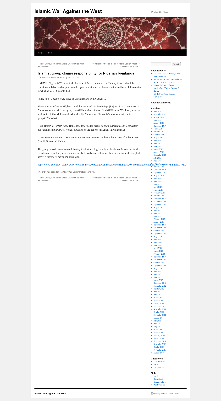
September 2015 (160, 204)
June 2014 (157, 242)
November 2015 (160, 201)
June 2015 (157, 213)
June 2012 (157, 294)
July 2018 (157, 140)
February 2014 (159, 253)
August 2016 (159, 175)
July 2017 (157, 157)
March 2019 (158, 128)
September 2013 (160, 265)
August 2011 (159, 317)
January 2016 (159, 195)
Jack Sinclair (73, 77)
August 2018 (159, 137)
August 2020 (159, 117)
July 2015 (157, 210)
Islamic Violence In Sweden (164, 85)
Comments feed (160, 381)
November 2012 (160, 285)
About (49, 52)
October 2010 (159, 347)
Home (41, 52)
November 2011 (160, 309)
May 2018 (157, 146)
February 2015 (159, 219)
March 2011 (158, 332)
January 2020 (159, 123)
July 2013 (157, 271)
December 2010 (160, 341)
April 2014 (158, 248)
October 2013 (159, 262)
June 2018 (157, 143)
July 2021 (157, 111)
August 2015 (159, 207)
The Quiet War (65, 171)
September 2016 (160, 172)
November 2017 (160, 155)
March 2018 (158, 149)
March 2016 (158, 189)
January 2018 (159, 152)
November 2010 (160, 344)
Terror (156, 364)
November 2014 (160, 227)
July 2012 (157, 291)
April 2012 (158, 297)
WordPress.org (159, 384)
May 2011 (157, 326)
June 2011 (157, 323)
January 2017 (159, 166)
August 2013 (159, 268)
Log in (156, 376)
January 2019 (159, 131)
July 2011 (157, 320)
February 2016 (159, 192)
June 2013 (157, 274)
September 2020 (160, 114)
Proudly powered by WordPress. (166, 393)
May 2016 (157, 184)
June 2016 (157, 181)
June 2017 (157, 160)
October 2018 (159, 134)
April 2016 (158, 187)
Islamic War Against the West (68, 10)
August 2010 (159, 352)
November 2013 (160, 259)
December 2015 (160, 198)
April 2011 (158, 329)
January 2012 (159, 303)
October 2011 (159, 312)
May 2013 (157, 277)
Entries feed (158, 379)
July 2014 (157, 239)
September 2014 (160, 233)
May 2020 (157, 120)
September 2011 (160, 315)
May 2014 (157, 245)
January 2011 (159, 338)
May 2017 (157, 163)
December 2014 (160, 224)
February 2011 (159, 335)
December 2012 (160, 283)
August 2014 (159, 236)
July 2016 (157, 178)
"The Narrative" (160, 361)
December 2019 (160, 125)
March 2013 (158, 280)
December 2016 (160, 169)
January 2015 (159, 221)
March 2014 (158, 251)
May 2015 (157, 216)
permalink (89, 171)
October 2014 (159, 230)
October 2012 (159, 288)
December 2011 (160, 306)
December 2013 (160, 256)
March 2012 (158, 300)
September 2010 (160, 349)
